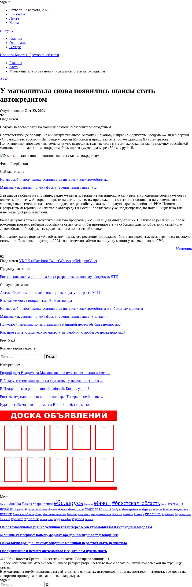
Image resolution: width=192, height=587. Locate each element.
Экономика (18, 43)
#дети (62, 509)
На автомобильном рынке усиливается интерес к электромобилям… (55, 179)
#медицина (181, 509)
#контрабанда (131, 509)
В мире (15, 47)
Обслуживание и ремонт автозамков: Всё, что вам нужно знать (53, 551)
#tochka (15, 504)
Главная (15, 38)
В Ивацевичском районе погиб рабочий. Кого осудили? (44, 389)
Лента (14, 18)
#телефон (66, 519)
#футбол (78, 519)
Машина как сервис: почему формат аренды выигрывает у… (48, 187)
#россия (31, 518)
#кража (147, 509)
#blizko (4, 504)
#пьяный (5, 519)
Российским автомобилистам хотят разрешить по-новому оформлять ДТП (59, 277)
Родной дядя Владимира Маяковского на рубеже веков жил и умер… (55, 373)
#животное (76, 509)
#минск (6, 514)
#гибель (7, 509)
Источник (184, 249)
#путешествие (183, 514)
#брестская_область (136, 503)
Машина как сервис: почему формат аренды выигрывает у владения (59, 535)
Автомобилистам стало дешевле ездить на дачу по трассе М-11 (50, 293)
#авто (27, 503)
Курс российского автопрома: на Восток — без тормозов (45, 405)
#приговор (168, 514)
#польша (153, 513)
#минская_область (23, 514)
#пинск (128, 514)
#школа (89, 519)
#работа (17, 519)
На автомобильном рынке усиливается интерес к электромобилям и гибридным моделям (76, 527)
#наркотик (84, 514)
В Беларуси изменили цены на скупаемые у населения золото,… (51, 381)
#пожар (139, 514)
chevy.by (6, 30)
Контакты (17, 14)
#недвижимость (101, 514)
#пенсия (117, 514)
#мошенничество (54, 514)
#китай (107, 509)
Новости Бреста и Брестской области (29, 55)
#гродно (19, 509)
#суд (57, 519)
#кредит (157, 509)
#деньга (52, 509)
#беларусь (68, 502)
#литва (168, 509)
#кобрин (116, 509)
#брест (102, 503)
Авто (4, 79)
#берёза (88, 504)
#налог (72, 514)
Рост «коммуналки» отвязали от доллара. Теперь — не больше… (51, 397)
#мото (38, 514)
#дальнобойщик (36, 509)
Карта (14, 23)
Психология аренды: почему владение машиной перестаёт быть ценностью (63, 543)
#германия (175, 504)
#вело (164, 504)
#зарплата (93, 509)
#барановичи (43, 504)
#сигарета (46, 519)
